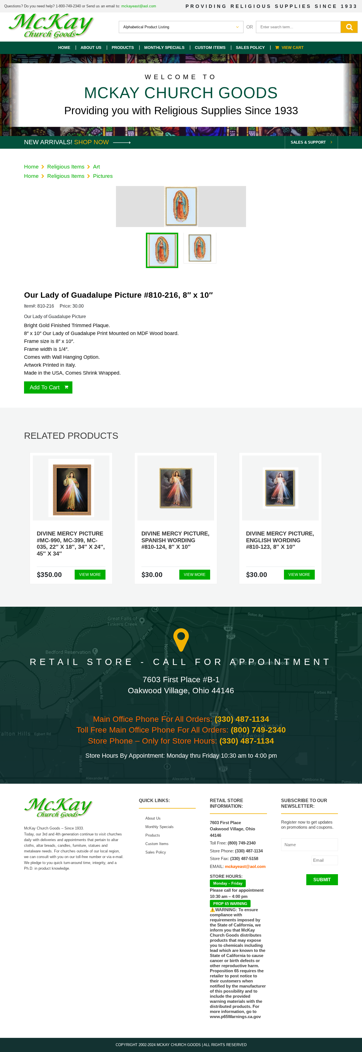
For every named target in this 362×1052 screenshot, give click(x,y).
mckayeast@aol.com (138, 6)
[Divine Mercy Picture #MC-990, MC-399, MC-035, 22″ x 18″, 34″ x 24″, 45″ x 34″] (71, 488)
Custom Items (210, 47)
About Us (91, 47)
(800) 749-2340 (258, 729)
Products (123, 47)
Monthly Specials (164, 47)
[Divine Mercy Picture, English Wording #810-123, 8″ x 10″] (280, 488)
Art (96, 167)
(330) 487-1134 (242, 719)
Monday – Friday (227, 883)
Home (64, 47)
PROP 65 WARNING (230, 904)
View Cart (293, 47)
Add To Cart (45, 387)
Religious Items (66, 167)
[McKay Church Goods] (51, 27)
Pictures (103, 176)
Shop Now (92, 142)
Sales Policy (250, 47)
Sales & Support (308, 142)
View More (90, 575)
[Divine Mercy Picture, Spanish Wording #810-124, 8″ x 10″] (176, 488)
